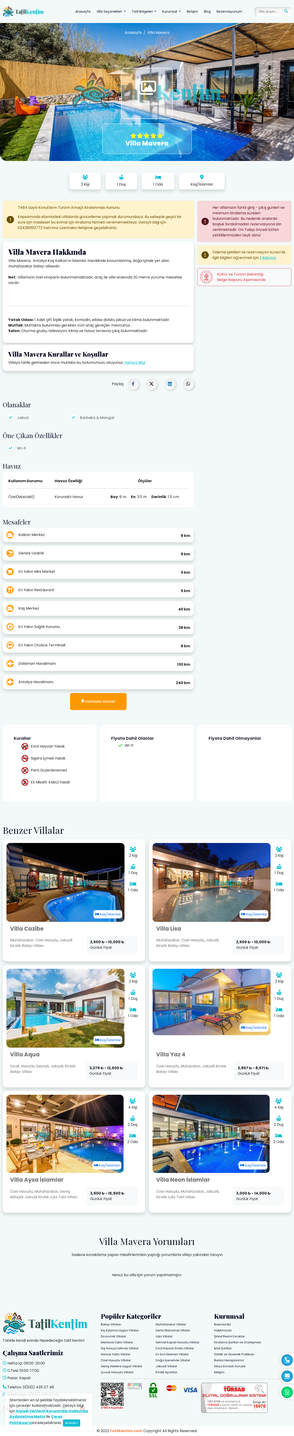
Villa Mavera (158, 32)
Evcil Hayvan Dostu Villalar (175, 1348)
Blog (207, 11)
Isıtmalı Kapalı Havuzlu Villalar (177, 1342)
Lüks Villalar (164, 1336)
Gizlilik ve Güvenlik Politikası (234, 1354)
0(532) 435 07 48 (38, 1387)
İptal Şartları (223, 1348)
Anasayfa (82, 11)
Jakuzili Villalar (166, 1366)
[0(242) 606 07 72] (287, 1360)
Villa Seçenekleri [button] (109, 11)
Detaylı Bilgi (134, 362)
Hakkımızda (223, 1330)
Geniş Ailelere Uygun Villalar (121, 1366)
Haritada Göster (99, 701)
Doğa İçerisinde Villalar (173, 1360)
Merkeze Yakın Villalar (117, 1342)
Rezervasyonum (229, 11)
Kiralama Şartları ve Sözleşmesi (237, 1342)
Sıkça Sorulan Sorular (230, 1366)
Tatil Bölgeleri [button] (143, 11)
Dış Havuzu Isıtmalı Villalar (120, 1348)
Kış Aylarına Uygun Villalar (120, 1330)
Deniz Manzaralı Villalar (173, 1330)
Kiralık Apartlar (166, 1372)
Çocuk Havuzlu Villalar (117, 1372)
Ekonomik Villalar (113, 1336)
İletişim (192, 11)
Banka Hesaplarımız (229, 1360)
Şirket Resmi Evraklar (229, 1336)
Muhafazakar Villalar (171, 1324)
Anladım (71, 1423)
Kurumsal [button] (170, 11)
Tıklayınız (268, 257)
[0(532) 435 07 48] (287, 1392)
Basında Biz (222, 1324)
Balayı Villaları (111, 1324)
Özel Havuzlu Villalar (116, 1360)
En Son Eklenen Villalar (172, 1354)
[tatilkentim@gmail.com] (287, 1376)
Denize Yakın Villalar (115, 1354)
